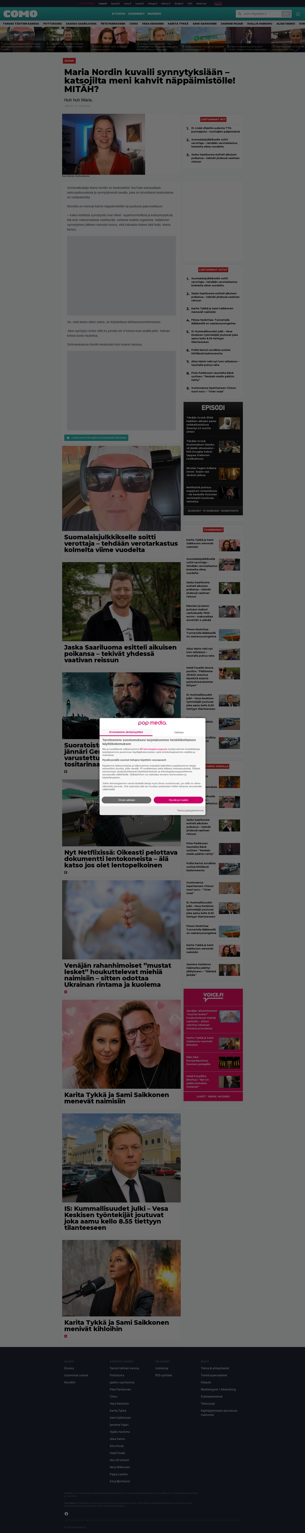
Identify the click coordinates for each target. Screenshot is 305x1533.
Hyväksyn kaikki (178, 799)
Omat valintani (126, 799)
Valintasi (179, 732)
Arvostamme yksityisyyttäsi (126, 731)
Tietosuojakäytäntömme (190, 810)
